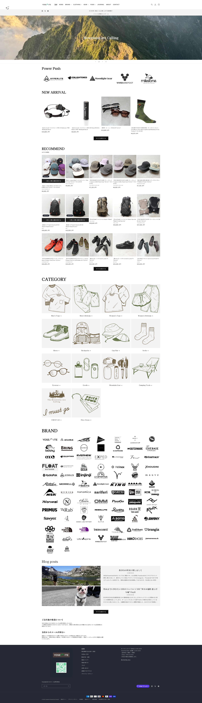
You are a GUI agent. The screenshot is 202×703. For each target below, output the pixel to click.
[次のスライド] (102, 61)
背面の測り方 (85, 662)
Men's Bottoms (85, 316)
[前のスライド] (95, 61)
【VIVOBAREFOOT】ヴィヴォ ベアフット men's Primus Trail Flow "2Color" (52, 259)
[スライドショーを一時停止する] (106, 61)
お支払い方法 (85, 654)
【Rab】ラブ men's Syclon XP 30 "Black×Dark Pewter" (50, 225)
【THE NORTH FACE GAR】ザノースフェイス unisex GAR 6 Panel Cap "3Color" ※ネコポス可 (124, 181)
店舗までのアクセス (87, 671)
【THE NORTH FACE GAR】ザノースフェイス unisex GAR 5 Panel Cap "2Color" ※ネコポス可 (101, 181)
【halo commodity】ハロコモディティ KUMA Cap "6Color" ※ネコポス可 (52, 186)
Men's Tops (55, 316)
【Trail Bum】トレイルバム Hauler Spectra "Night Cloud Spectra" (124, 220)
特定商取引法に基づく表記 (88, 651)
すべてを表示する (101, 138)
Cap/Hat (115, 350)
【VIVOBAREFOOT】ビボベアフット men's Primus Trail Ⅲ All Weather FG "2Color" (77, 259)
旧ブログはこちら (125, 660)
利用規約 (81, 699)
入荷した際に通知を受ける (53, 181)
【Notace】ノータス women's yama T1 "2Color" (123, 259)
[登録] (68, 686)
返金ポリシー (63, 699)
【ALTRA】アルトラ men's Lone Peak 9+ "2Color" (148, 259)
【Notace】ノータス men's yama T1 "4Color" (98, 259)
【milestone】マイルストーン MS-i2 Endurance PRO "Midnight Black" (56, 128)
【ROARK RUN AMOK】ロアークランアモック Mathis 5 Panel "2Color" (148, 181)
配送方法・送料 (86, 657)
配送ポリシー (87, 699)
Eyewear (55, 385)
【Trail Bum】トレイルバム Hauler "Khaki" (100, 219)
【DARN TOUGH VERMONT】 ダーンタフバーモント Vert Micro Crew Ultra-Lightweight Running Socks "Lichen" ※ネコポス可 (145, 129)
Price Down (85, 420)
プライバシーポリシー (87, 673)
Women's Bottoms (144, 316)
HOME (83, 648)
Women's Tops (114, 316)
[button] (68, 4)
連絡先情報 (94, 699)
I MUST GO (55, 420)
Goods (85, 385)
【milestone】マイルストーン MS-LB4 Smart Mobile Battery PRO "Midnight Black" (86, 128)
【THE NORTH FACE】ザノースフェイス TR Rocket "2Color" (148, 220)
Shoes (55, 350)
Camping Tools (144, 385)
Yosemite (47, 699)
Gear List (61, 51)
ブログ (83, 665)
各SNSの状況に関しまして (130, 570)
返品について (85, 660)
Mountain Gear (115, 385)
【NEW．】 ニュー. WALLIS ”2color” (111, 128)
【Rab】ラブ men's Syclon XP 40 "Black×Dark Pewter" (74, 225)
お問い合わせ (85, 668)
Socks (145, 350)
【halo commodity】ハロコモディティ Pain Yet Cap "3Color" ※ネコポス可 (77, 181)
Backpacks (85, 350)
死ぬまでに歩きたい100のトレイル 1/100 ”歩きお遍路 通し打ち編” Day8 (130, 590)
